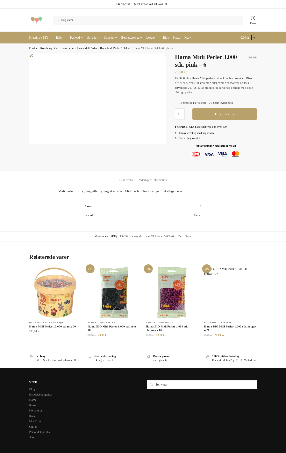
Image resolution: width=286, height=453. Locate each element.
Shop (32, 437)
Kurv (32, 416)
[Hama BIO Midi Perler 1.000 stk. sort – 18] (114, 292)
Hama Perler (67, 48)
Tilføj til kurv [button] (55, 343)
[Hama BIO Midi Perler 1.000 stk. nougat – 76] (230, 292)
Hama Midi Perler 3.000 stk (115, 48)
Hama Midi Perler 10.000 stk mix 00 (52, 326)
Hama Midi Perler (87, 48)
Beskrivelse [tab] (126, 180)
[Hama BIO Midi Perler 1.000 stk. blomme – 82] (172, 292)
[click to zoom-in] (97, 98)
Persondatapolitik (39, 432)
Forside (33, 48)
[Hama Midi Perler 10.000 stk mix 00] (55, 292)
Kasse (253, 23)
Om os (33, 426)
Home (33, 399)
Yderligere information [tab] (153, 180)
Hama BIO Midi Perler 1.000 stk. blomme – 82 (167, 328)
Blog (32, 389)
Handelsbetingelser (40, 394)
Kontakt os (35, 410)
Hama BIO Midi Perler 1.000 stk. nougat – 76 (230, 328)
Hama (188, 236)
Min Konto (35, 421)
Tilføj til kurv (224, 114)
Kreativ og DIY (49, 48)
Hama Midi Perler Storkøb (46, 322)
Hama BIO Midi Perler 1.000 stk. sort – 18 (113, 328)
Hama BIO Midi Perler (101, 322)
